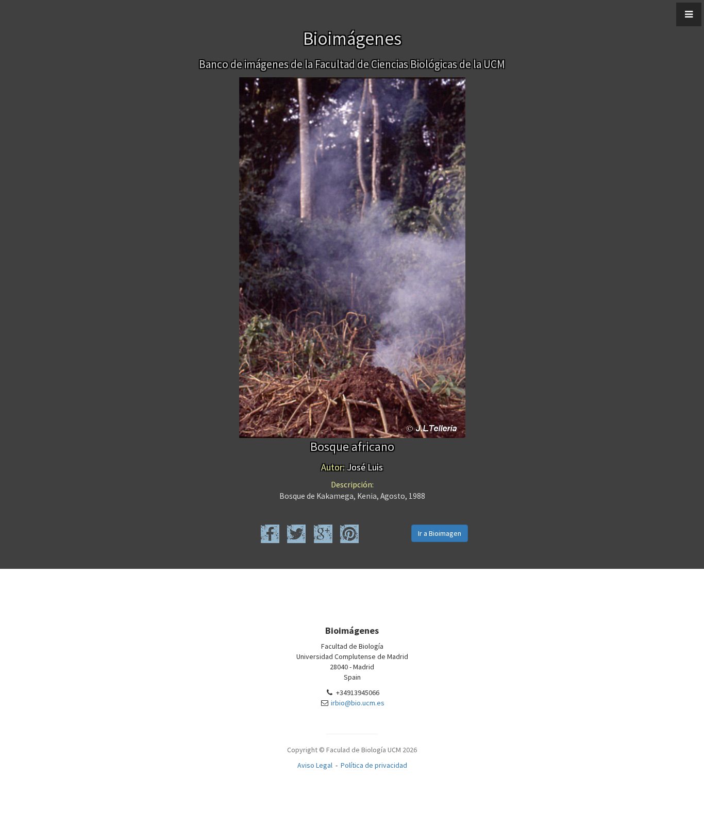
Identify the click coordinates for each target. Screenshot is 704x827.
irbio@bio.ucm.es (357, 702)
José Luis (352, 467)
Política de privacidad (374, 765)
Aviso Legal (314, 765)
